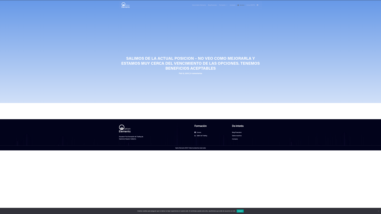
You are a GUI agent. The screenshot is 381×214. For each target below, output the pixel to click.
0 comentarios (196, 74)
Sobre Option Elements (199, 5)
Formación (222, 5)
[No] (379, 211)
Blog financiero (212, 5)
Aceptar (240, 211)
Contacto (232, 5)
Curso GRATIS (250, 5)
